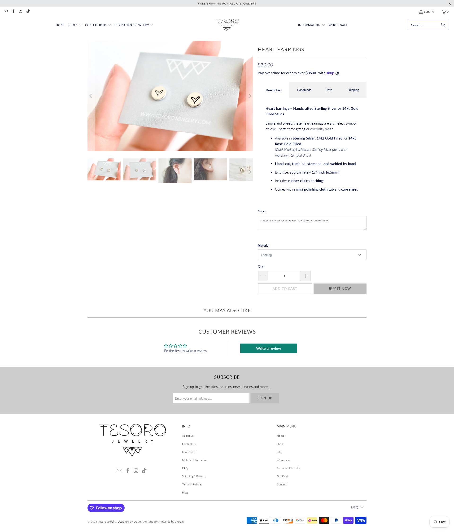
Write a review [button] (268, 348)
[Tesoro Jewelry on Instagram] (20, 11)
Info (329, 90)
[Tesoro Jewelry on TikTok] (28, 11)
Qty (260, 266)
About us (187, 435)
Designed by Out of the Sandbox (138, 521)
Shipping (353, 90)
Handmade (304, 90)
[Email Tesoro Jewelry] (6, 11)
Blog (185, 492)
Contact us (189, 444)
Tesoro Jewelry (107, 521)
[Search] (443, 25)
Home (280, 435)
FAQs (185, 468)
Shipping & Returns (194, 476)
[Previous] (91, 96)
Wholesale (283, 460)
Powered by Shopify (172, 521)
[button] (75, 25)
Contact (282, 484)
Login (429, 11)
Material (263, 245)
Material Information (195, 460)
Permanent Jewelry (288, 468)
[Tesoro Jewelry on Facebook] (13, 11)
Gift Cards (283, 476)
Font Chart (188, 452)
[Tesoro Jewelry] (226, 25)
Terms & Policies (192, 484)
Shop (280, 444)
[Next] (249, 96)
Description (273, 90)
